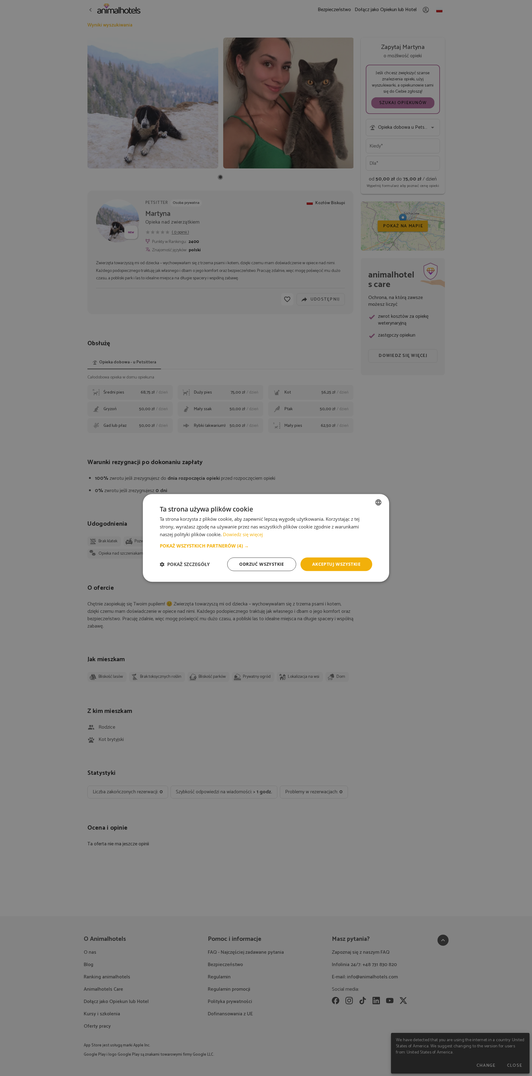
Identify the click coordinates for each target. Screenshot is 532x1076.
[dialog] (266, 538)
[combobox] (378, 502)
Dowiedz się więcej (243, 534)
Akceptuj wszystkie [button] (336, 564)
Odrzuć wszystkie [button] (261, 564)
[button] (266, 545)
